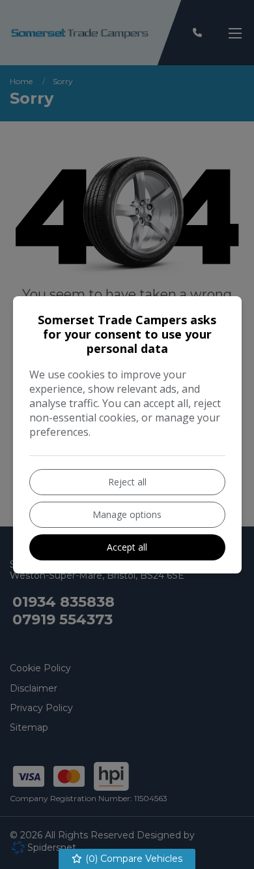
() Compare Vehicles (132, 858)
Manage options (127, 514)
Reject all (127, 482)
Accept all (127, 547)
